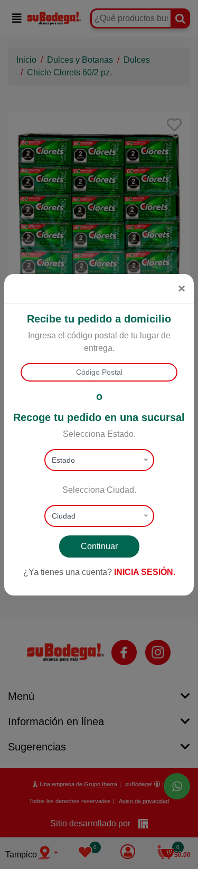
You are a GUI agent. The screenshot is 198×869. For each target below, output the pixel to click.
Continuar (99, 546)
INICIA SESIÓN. (144, 572)
